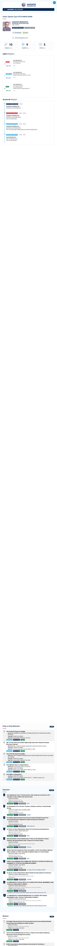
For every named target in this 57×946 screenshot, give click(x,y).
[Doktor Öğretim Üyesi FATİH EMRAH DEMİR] (6, 26)
